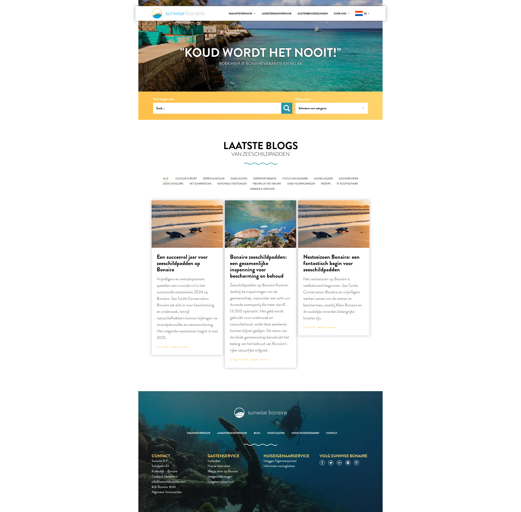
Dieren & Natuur (213, 178)
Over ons (340, 13)
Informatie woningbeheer (279, 466)
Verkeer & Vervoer (262, 189)
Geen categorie (173, 184)
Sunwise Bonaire (178, 13)
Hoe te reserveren (219, 466)
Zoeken (286, 108)
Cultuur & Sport (186, 178)
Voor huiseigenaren (305, 433)
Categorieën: (303, 99)
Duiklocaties (239, 178)
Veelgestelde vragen (220, 476)
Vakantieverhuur (240, 13)
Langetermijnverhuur (276, 13)
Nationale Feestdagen (232, 184)
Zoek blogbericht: (164, 99)
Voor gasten (276, 433)
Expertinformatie (264, 178)
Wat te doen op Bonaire (223, 471)
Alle (166, 178)
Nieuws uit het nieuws (267, 184)
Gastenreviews (348, 178)
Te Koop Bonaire (347, 184)
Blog (257, 433)
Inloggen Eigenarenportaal (280, 461)
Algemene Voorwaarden (167, 492)
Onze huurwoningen (301, 184)
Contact (331, 433)
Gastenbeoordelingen (313, 13)
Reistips (326, 184)
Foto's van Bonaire (295, 178)
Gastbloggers (323, 178)
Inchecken (214, 461)
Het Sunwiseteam (200, 184)
